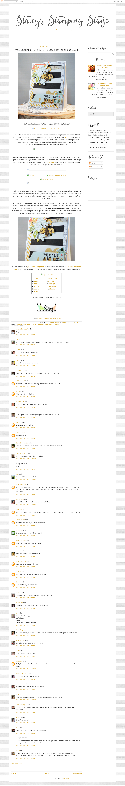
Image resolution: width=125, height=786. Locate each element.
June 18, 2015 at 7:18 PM (26, 598)
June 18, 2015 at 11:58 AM (26, 505)
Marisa (36, 291)
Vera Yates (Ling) (21, 673)
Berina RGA (20, 499)
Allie (17, 474)
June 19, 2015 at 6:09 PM (26, 733)
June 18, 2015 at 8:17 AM (26, 386)
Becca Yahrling (21, 561)
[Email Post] (80, 322)
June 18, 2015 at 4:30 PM (26, 556)
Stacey (36, 281)
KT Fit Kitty (19, 370)
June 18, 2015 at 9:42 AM (26, 448)
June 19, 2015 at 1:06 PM (26, 712)
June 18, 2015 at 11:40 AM (26, 494)
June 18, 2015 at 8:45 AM (26, 407)
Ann (17, 727)
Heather (18, 592)
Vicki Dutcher (20, 401)
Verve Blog (50, 162)
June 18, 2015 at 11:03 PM (26, 656)
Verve (47, 324)
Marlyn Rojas (20, 520)
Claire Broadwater (22, 443)
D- (16, 613)
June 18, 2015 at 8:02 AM (26, 355)
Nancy (18, 360)
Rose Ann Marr (21, 540)
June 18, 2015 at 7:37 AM (26, 345)
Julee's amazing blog (35, 267)
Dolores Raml (20, 432)
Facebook (40, 318)
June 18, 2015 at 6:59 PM (26, 588)
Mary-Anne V (20, 381)
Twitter (47, 318)
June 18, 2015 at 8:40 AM (26, 397)
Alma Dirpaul (20, 640)
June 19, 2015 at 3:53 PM (26, 723)
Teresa (36, 284)
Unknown (19, 509)
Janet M (18, 571)
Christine (19, 530)
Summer (41, 324)
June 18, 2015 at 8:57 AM (26, 428)
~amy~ (18, 350)
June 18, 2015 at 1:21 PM (26, 525)
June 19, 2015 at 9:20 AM (26, 679)
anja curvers (20, 412)
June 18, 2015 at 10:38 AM (26, 459)
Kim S (18, 750)
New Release (21, 324)
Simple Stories (32, 324)
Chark (18, 650)
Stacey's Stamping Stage (62, 21)
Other (59, 318)
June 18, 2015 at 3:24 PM (26, 546)
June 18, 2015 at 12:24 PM (26, 515)
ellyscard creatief (22, 329)
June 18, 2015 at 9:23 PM (26, 625)
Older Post (77, 774)
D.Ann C (18, 582)
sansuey (18, 551)
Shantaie (53, 289)
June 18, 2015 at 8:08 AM (26, 366)
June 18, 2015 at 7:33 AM (26, 335)
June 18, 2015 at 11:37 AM (26, 480)
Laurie (36, 289)
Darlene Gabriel (21, 453)
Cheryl (18, 694)
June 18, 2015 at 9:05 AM (26, 438)
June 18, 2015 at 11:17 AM (26, 469)
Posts (93, 163)
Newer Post (15, 774)
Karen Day (19, 630)
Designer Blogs (67, 778)
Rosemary (19, 603)
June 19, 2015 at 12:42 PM (26, 700)
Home (47, 774)
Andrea (51, 281)
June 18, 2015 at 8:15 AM (26, 376)
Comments (94, 167)
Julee (36, 278)
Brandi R (19, 422)
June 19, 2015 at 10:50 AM (26, 689)
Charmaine (52, 278)
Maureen (52, 286)
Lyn (17, 339)
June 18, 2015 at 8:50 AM (26, 417)
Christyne (52, 284)
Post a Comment (17, 763)
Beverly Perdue (21, 484)
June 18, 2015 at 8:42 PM (26, 608)
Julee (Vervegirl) (21, 705)
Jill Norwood (20, 684)
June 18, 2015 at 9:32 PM (26, 635)
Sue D (18, 391)
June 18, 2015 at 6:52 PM (26, 577)
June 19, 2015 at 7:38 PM (26, 746)
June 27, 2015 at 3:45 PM (26, 758)
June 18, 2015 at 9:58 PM (26, 646)
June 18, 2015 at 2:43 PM (26, 536)
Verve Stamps (54, 324)
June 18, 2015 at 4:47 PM (26, 567)
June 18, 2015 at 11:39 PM (26, 669)
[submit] (113, 54)
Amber (36, 286)
